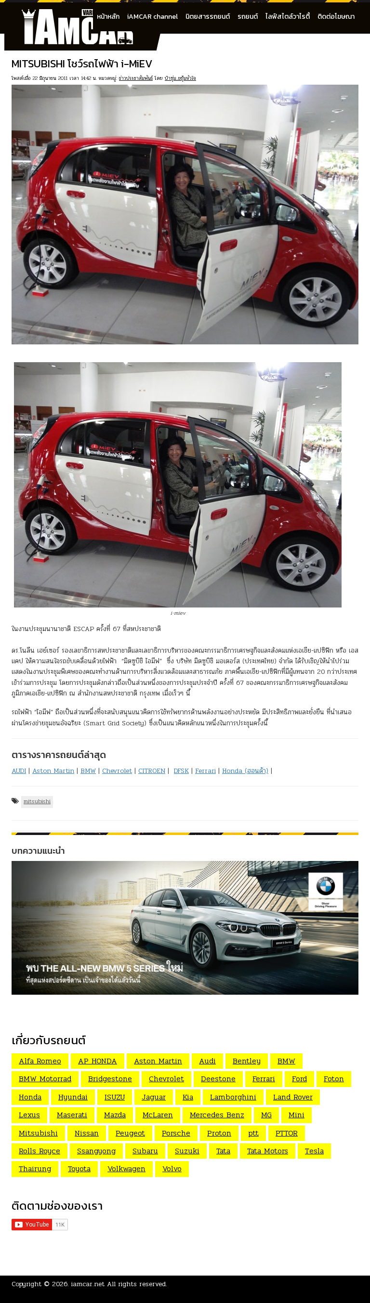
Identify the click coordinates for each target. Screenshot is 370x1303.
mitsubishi (37, 801)
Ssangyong (96, 1151)
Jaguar (154, 1097)
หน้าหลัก (108, 17)
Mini (296, 1115)
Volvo (172, 1169)
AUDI (19, 771)
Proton (219, 1133)
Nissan (87, 1133)
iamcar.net (88, 1284)
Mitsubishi (38, 1133)
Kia (188, 1097)
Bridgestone (110, 1079)
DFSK (181, 771)
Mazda (115, 1115)
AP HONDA (97, 1061)
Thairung (35, 1169)
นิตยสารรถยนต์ (207, 17)
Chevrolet (117, 771)
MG (266, 1115)
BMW (88, 771)
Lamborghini (233, 1097)
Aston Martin (53, 771)
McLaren (158, 1115)
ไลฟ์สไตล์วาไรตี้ (287, 17)
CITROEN (151, 771)
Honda (30, 1097)
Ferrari (205, 771)
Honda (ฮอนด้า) (245, 771)
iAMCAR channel (152, 17)
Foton (334, 1079)
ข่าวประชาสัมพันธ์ (136, 78)
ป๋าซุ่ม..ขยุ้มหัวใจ (180, 78)
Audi (207, 1061)
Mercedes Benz (217, 1115)
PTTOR (287, 1133)
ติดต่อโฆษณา (336, 17)
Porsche (176, 1133)
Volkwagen (126, 1169)
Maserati (72, 1115)
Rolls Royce (39, 1151)
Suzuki (187, 1151)
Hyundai (73, 1097)
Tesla (314, 1151)
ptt (253, 1133)
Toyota (79, 1169)
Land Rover (293, 1097)
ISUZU (115, 1097)
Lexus (29, 1115)
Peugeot (130, 1133)
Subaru (145, 1151)
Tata (223, 1151)
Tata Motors (267, 1151)
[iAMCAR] (86, 14)
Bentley (247, 1061)
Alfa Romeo (40, 1061)
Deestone (218, 1079)
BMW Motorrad (45, 1079)
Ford (299, 1079)
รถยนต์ (248, 17)
